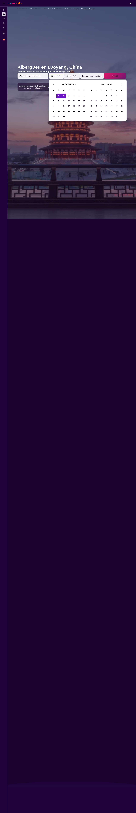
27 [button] (84, 111)
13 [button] (84, 101)
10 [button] (69, 101)
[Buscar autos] (3, 19)
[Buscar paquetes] (3, 23)
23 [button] (64, 111)
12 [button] (79, 101)
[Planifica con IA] (3, 28)
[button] (3, 3)
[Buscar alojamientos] (3, 14)
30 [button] (64, 116)
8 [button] (58, 101)
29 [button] (59, 116)
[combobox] (35, 75)
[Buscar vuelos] (3, 10)
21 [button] (53, 111)
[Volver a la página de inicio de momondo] (14, 3)
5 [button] (79, 96)
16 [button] (64, 106)
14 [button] (53, 106)
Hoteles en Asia (34, 8)
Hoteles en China (46, 8)
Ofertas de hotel (22, 8)
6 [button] (84, 96)
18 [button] (74, 106)
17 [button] (69, 106)
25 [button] (74, 111)
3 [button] (68, 96)
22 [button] (59, 111)
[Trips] (3, 34)
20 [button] (84, 106)
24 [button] (69, 111)
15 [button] (59, 106)
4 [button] (121, 96)
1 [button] (58, 96)
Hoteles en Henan (59, 8)
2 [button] (63, 96)
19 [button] (79, 106)
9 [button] (63, 101)
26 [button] (79, 111)
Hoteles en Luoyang (73, 8)
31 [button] (117, 116)
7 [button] (53, 101)
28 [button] (54, 116)
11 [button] (74, 101)
